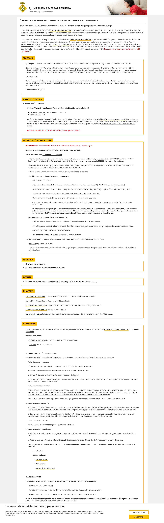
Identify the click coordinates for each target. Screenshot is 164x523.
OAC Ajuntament (42, 459)
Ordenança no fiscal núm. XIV (60, 30)
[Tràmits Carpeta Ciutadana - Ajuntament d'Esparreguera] (23, 7)
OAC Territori (40, 464)
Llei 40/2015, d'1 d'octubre (35, 301)
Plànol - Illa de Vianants (36, 264)
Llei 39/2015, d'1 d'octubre (35, 296)
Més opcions (139, 512)
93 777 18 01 (41, 115)
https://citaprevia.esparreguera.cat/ (113, 119)
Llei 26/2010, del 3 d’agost (35, 305)
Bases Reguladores (33, 314)
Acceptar (138, 517)
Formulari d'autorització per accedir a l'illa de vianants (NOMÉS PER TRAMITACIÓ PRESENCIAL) (62, 282)
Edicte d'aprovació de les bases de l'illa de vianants (46, 268)
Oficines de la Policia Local (45, 468)
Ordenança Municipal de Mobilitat (116, 329)
